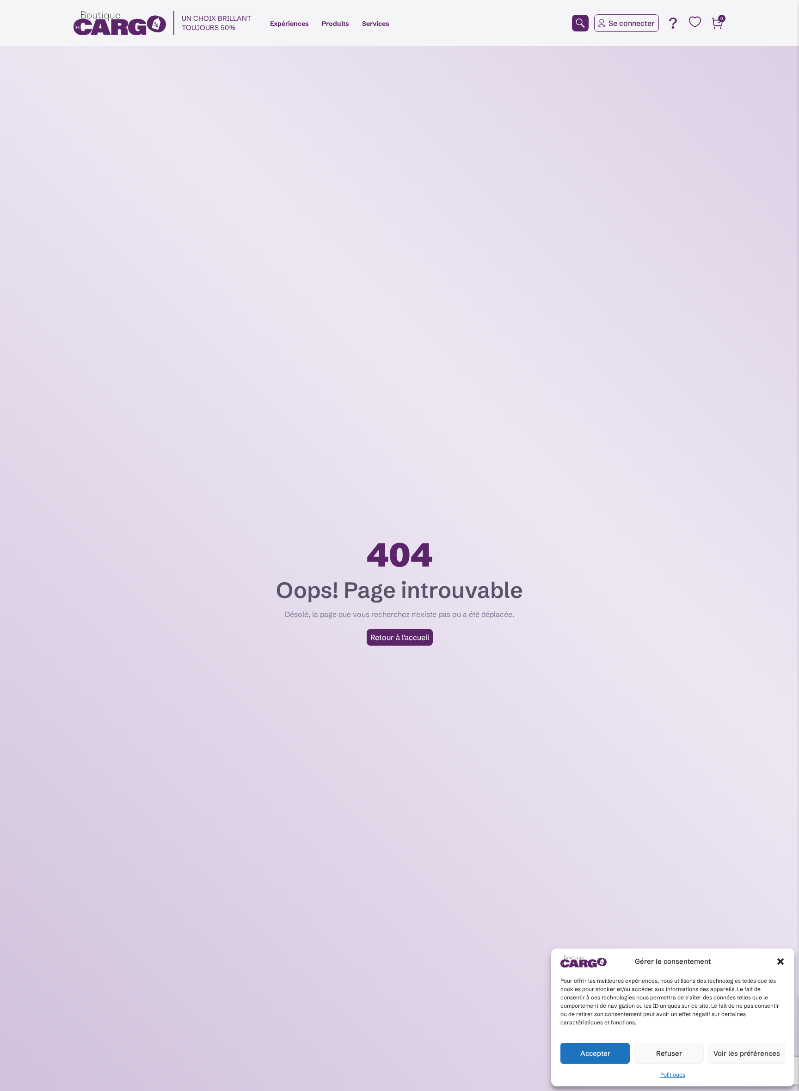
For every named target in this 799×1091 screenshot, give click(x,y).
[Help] (672, 23)
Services (375, 23)
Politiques (672, 1074)
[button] (780, 961)
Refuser (669, 1053)
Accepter (595, 1053)
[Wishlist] (695, 21)
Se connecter (631, 23)
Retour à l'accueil (399, 637)
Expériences (289, 23)
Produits (335, 23)
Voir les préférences (746, 1053)
